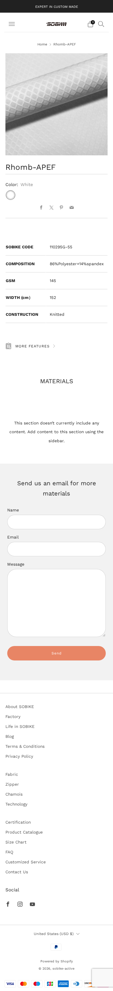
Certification (18, 822)
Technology (16, 804)
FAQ (9, 852)
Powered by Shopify (56, 961)
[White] (10, 195)
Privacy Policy (19, 756)
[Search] (101, 24)
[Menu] (12, 24)
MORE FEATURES (32, 346)
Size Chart (16, 842)
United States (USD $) (54, 934)
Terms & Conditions (25, 746)
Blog (9, 736)
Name (13, 510)
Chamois (14, 794)
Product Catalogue (24, 832)
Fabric (11, 774)
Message (15, 564)
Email (13, 537)
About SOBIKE (19, 706)
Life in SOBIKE (20, 726)
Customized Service (25, 861)
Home (42, 44)
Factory (12, 716)
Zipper (12, 784)
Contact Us (16, 871)
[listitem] (56, 6)
